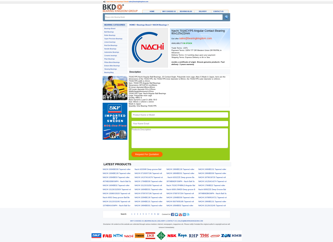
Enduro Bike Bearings (112, 66)
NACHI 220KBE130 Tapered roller (148, 197)
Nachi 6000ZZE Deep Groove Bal (212, 189)
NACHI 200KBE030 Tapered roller (117, 169)
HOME (132, 25)
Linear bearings (110, 42)
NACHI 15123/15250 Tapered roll (148, 185)
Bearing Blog (109, 72)
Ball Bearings (109, 32)
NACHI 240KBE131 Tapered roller (212, 169)
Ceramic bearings (110, 56)
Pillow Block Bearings (112, 62)
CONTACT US (172, 221)
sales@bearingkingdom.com (138, 1)
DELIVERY (161, 221)
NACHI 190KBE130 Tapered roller (180, 169)
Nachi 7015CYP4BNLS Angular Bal (180, 185)
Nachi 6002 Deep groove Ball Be (116, 197)
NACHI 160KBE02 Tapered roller (116, 185)
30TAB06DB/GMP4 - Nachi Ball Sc (212, 193)
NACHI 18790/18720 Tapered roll (212, 177)
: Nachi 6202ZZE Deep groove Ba (180, 177)
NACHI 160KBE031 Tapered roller (148, 189)
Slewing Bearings (110, 69)
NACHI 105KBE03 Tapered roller (116, 177)
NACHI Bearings (160, 25)
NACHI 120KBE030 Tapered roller (180, 197)
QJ (158, 214)
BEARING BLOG (150, 221)
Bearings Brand (109, 28)
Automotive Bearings (111, 52)
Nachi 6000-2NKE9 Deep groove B (180, 189)
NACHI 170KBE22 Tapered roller (211, 185)
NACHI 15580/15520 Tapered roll (116, 193)
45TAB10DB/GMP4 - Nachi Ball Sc (117, 181)
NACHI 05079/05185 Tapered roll (180, 201)
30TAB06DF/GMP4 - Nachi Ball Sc (180, 181)
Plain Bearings (109, 59)
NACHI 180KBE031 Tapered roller (180, 173)
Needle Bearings (110, 49)
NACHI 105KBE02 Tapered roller (179, 205)
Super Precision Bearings (113, 39)
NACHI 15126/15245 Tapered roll (212, 205)
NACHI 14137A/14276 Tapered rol (149, 177)
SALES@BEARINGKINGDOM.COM (190, 221)
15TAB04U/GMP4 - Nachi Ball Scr (116, 205)
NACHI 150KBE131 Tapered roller (148, 201)
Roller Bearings (109, 35)
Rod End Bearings (110, 45)
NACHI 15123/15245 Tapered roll (116, 201)
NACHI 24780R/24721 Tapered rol (212, 197)
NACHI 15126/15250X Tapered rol (117, 189)
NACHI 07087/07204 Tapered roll (180, 193)
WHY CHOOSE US (137, 221)
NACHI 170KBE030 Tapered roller (148, 181)
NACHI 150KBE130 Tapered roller (117, 173)
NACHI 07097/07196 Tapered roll (148, 193)
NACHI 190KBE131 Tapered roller (212, 201)
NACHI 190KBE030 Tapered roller (212, 173)
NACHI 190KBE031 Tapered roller (148, 205)
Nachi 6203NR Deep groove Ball (148, 169)
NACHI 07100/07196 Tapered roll (148, 173)
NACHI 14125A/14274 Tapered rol (212, 181)
